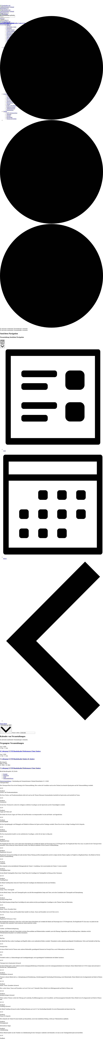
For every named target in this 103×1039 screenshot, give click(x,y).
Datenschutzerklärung (5, 781)
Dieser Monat (3, 723)
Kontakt (5, 774)
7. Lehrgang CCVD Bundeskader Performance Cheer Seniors (20, 768)
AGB (4, 777)
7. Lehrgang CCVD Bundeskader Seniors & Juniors (17, 759)
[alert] (51, 328)
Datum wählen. (16, 732)
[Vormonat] (53, 721)
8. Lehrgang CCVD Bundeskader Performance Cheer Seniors (20, 751)
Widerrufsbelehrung (8, 778)
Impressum (6, 775)
